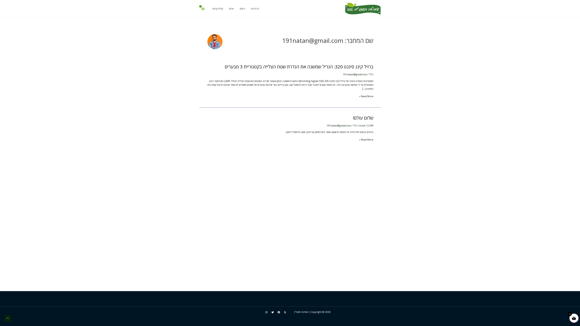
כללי (371, 74)
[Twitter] (272, 312)
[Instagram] (266, 312)
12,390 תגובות (366, 125)
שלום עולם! (363, 118)
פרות (231, 8)
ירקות (242, 8)
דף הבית (255, 8)
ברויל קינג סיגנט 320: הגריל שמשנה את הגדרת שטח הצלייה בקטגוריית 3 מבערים (299, 67)
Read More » (366, 96)
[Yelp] (285, 312)
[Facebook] (279, 312)
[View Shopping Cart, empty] (202, 8)
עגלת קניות (218, 8)
